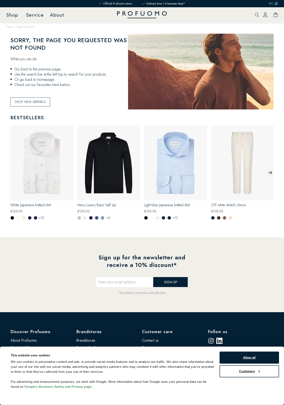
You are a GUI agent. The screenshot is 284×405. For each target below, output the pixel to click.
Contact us (150, 340)
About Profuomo (23, 340)
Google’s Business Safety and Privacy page (58, 386)
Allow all (249, 357)
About (57, 14)
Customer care (157, 332)
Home (9, 27)
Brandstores (89, 332)
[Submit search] (257, 14)
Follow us (217, 332)
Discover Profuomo (30, 332)
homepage (45, 79)
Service (35, 14)
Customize (247, 371)
